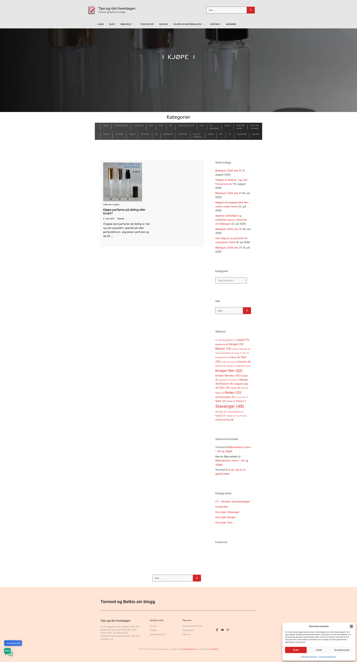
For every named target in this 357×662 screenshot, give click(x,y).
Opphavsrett (188, 630)
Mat (151, 125)
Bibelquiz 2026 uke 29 (228, 247)
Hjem (101, 24)
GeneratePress (190, 649)
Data (161, 125)
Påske (219, 393)
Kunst (106, 134)
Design (238, 353)
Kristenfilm (221, 506)
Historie (119, 134)
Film (202, 125)
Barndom (242, 134)
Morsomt (168, 134)
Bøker (227, 125)
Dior (246, 353)
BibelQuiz (125, 24)
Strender (220, 412)
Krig (248, 366)
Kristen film (228, 371)
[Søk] (251, 10)
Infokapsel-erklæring (309, 657)
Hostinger (213, 649)
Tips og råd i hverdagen (116, 8)
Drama (234, 357)
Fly (229, 134)
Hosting (230, 366)
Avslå (319, 650)
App (171, 125)
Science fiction (241, 397)
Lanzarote (224, 380)
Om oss (163, 24)
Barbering (221, 344)
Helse (132, 134)
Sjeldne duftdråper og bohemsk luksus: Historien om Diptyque (231, 219)
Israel (240, 366)
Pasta (244, 388)
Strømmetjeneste (235, 412)
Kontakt (215, 24)
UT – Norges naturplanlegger (232, 501)
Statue (241, 401)
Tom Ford (241, 416)
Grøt (233, 362)
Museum (226, 383)
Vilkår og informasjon (187, 24)
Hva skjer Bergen (225, 517)
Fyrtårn (225, 362)
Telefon (230, 416)
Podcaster (147, 24)
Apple (243, 339)
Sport (211, 134)
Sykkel (220, 415)
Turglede (138, 125)
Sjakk (220, 400)
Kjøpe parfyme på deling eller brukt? (124, 211)
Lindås (234, 380)
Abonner (231, 24)
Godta (296, 650)
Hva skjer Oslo (224, 522)
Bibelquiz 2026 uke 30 (228, 229)
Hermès (220, 366)
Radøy (233, 392)
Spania (230, 401)
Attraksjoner (121, 125)
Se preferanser (342, 650)
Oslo (224, 387)
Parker (235, 388)
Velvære (145, 134)
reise (105, 125)
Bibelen (223, 348)
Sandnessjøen (225, 397)
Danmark (245, 349)
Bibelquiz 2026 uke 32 (228, 170)
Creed (235, 349)
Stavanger (229, 406)
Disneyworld (221, 357)
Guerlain (244, 361)
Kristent (183, 134)
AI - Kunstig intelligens (225, 340)
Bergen (236, 344)
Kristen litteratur (227, 375)
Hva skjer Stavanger (227, 512)
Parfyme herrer (111, 204)
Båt (221, 134)
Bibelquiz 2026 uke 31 (228, 193)
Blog (112, 24)
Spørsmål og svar (158, 634)
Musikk (256, 134)
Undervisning (224, 419)
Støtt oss (187, 634)
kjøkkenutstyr (186, 125)
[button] (351, 626)
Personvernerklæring (327, 657)
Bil (156, 134)
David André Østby (224, 353)
